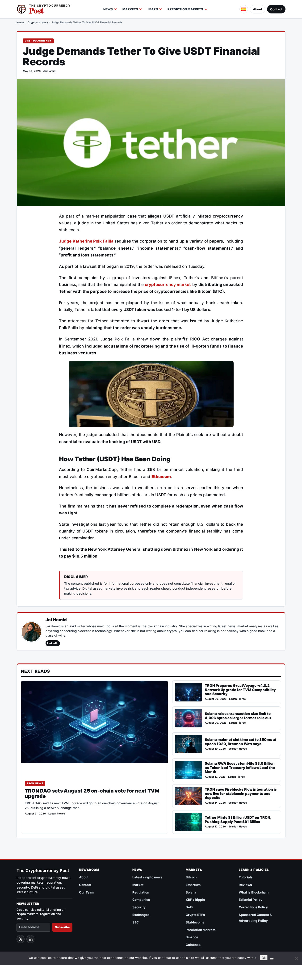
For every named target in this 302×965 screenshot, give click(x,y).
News (108, 9)
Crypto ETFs (195, 915)
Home (20, 22)
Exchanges (141, 915)
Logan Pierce (56, 813)
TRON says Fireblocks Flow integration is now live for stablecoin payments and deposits (241, 793)
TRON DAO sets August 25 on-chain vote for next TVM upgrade (92, 793)
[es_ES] (243, 9)
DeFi (189, 907)
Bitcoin (191, 877)
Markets (130, 9)
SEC (135, 922)
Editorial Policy (250, 900)
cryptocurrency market (168, 284)
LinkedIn (52, 643)
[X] (21, 939)
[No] (296, 958)
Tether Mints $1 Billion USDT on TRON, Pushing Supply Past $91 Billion (238, 819)
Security (139, 907)
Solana (191, 892)
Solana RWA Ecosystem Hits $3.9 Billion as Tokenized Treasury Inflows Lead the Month (240, 767)
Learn (153, 9)
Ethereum (193, 885)
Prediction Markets (185, 9)
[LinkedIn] (30, 939)
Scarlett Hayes (237, 748)
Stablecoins (195, 922)
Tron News (35, 783)
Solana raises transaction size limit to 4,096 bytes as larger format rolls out (238, 716)
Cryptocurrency (38, 22)
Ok (264, 958)
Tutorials (246, 877)
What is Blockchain (253, 892)
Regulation (140, 892)
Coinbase (193, 945)
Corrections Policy (253, 907)
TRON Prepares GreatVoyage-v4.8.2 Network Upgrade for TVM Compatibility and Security (240, 690)
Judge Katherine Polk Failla (86, 241)
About (257, 9)
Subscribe (62, 927)
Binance (192, 937)
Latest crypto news (147, 877)
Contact (276, 9)
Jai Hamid (49, 71)
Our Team (86, 892)
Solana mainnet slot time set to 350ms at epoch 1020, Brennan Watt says (240, 742)
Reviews (245, 885)
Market (137, 885)
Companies (141, 900)
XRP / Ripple (195, 900)
